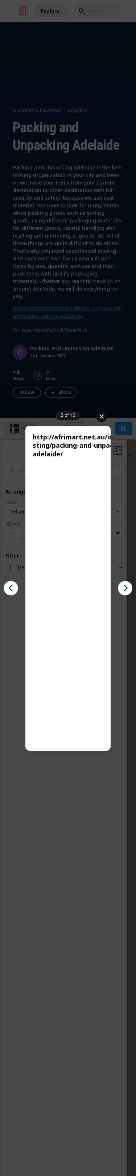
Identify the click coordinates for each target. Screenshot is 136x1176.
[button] (11, 588)
